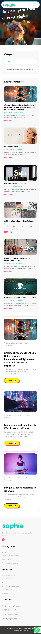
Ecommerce (6, 579)
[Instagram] (3, 539)
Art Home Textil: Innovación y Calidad (18, 221)
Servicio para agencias (10, 586)
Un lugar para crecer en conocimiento (20, 69)
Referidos (5, 593)
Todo (8, 61)
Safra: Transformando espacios (15, 184)
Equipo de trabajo (8, 559)
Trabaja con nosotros (10, 563)
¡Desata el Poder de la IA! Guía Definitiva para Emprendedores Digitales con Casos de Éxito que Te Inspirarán (19, 107)
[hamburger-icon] (31, 4)
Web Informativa (8, 575)
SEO (3, 582)
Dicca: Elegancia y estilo (13, 146)
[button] (37, 630)
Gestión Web (7, 590)
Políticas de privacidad (10, 556)
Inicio (4, 552)
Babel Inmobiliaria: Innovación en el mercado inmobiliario (17, 259)
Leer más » (8, 120)
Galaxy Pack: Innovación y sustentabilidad (20, 297)
